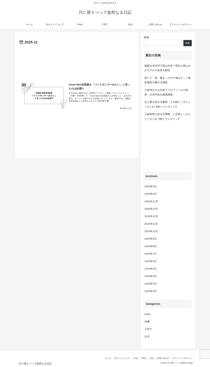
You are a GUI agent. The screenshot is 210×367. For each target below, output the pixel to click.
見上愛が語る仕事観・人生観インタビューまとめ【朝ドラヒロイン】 (167, 104)
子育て (144, 358)
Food (135, 358)
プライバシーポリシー (182, 358)
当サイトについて (122, 358)
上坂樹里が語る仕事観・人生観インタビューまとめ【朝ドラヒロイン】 (167, 116)
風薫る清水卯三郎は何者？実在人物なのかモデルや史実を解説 (167, 68)
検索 (146, 37)
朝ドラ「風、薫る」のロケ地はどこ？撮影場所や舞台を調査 (167, 80)
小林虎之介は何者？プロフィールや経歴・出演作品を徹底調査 (166, 92)
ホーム (108, 358)
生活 (152, 358)
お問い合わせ (163, 358)
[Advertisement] (77, 61)
